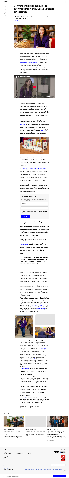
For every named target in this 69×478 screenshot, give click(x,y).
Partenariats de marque (20, 456)
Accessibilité (55, 469)
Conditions (33, 469)
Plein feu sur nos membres (23, 407)
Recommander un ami (19, 453)
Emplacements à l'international (9, 450)
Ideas (9, 1)
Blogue (5, 457)
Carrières (5, 454)
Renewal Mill (43, 130)
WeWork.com (61, 1)
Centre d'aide (30, 453)
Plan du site (60, 469)
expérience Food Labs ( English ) (41, 373)
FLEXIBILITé (37, 406)
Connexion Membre (31, 452)
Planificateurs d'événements (20, 454)
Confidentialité (27, 469)
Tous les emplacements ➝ (8, 465)
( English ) (28, 62)
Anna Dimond (17, 20)
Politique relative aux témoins (41, 469)
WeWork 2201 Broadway (38, 49)
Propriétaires (18, 452)
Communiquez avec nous (59, 476)
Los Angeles (39, 358)
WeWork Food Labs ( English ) (36, 305)
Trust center (6, 458)
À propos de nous (6, 452)
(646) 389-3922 (7, 468)
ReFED (32, 115)
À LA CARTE (32, 406)
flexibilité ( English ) (26, 368)
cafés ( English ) (44, 348)
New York (33, 358)
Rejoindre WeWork (50, 1)
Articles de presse (7, 456)
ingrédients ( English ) (24, 244)
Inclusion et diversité (7, 453)
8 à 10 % (37, 163)
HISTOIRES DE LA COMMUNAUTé (9, 429)
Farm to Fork (22, 124)
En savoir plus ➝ (62, 413)
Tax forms (29, 454)
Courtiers (17, 450)
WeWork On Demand (40, 308)
